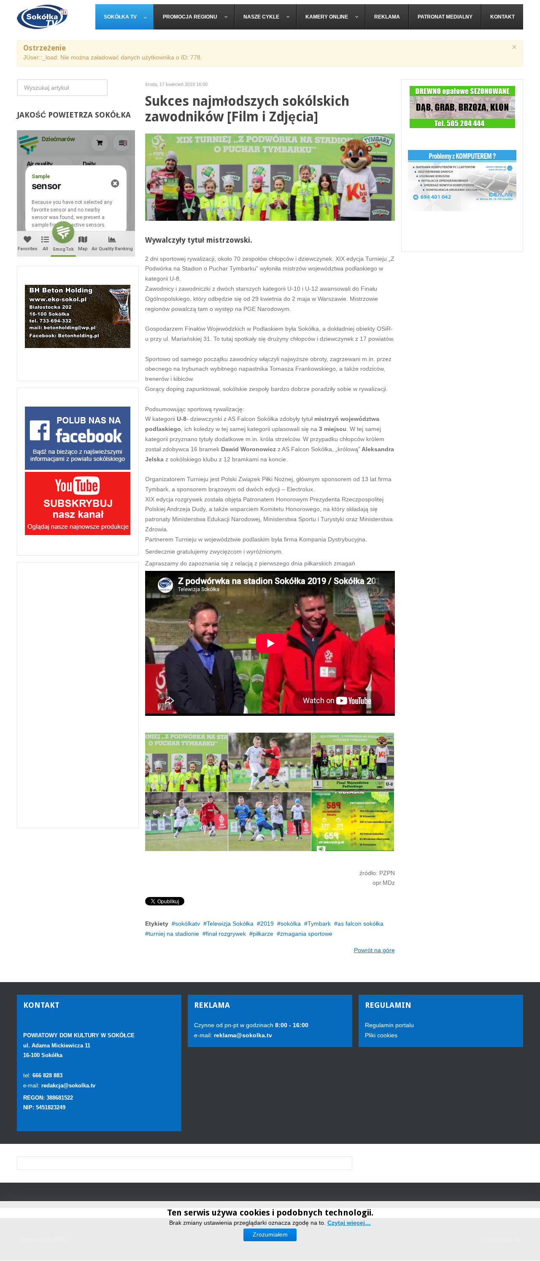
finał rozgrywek (226, 933)
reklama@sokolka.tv (242, 1035)
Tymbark (319, 923)
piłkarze (263, 933)
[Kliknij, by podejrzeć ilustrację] (270, 176)
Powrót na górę (374, 950)
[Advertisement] (78, 695)
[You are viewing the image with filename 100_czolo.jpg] (186, 762)
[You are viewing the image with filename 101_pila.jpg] (269, 762)
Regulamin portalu (389, 1025)
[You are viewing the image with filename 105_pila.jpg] (352, 821)
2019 (267, 923)
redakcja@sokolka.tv (68, 1085)
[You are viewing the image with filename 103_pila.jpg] (186, 821)
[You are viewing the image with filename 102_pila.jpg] (352, 762)
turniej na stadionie (173, 933)
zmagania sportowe (306, 933)
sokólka (291, 923)
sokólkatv (187, 923)
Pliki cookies (381, 1035)
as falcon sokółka (360, 923)
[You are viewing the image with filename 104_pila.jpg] (269, 821)
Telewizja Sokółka (230, 923)
